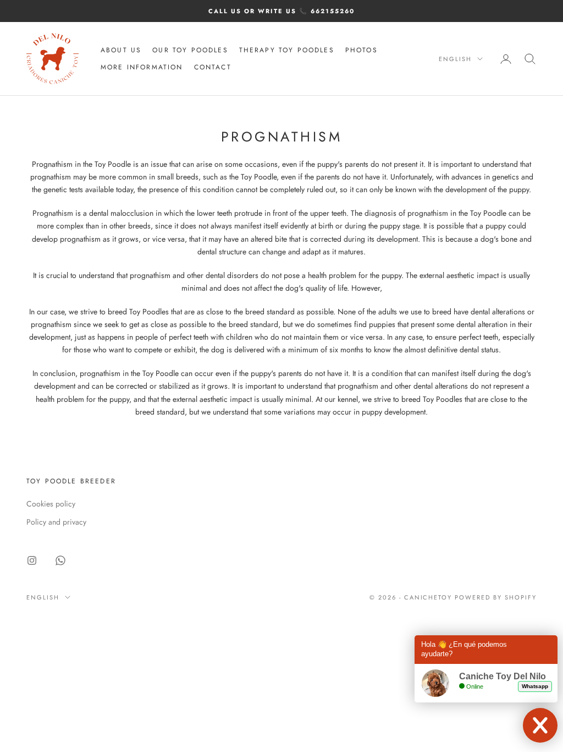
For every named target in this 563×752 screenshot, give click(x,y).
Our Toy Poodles (190, 50)
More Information (142, 67)
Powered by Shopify (496, 597)
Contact (212, 67)
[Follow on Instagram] (31, 560)
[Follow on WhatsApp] (60, 560)
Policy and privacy (56, 521)
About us (121, 50)
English (455, 59)
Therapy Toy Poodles (286, 50)
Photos (361, 50)
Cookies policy (50, 503)
